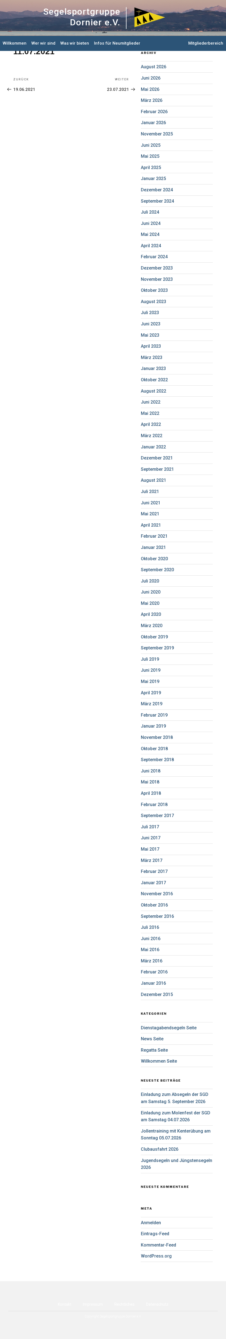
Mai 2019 (150, 681)
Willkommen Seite (159, 1061)
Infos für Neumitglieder (117, 43)
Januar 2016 (153, 983)
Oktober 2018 (154, 748)
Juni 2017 (150, 837)
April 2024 (151, 245)
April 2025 (151, 167)
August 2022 (153, 391)
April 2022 (151, 424)
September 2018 (157, 759)
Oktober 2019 (154, 636)
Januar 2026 (153, 122)
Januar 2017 (153, 882)
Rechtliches (124, 1304)
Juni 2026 (150, 78)
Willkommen (14, 43)
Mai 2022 (150, 413)
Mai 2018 (150, 782)
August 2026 (153, 66)
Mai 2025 (150, 156)
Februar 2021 (154, 536)
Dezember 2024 (157, 189)
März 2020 (151, 625)
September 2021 (157, 469)
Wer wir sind (43, 43)
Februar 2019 (154, 715)
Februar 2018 (154, 804)
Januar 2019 (153, 726)
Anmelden (151, 1222)
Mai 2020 (150, 603)
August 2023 (153, 301)
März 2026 (151, 100)
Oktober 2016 (154, 905)
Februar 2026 (154, 111)
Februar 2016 (154, 972)
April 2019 (151, 692)
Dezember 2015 (157, 994)
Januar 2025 (153, 178)
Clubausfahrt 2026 (159, 1149)
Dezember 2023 (157, 268)
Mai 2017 (150, 849)
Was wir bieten (74, 43)
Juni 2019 (150, 670)
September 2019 (157, 648)
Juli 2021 (150, 491)
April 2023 (151, 346)
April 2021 (151, 525)
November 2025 (157, 134)
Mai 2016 (150, 949)
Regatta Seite (154, 1050)
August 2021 (153, 480)
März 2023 (151, 357)
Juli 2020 (150, 581)
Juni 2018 (150, 771)
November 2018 (157, 737)
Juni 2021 (150, 502)
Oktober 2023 (154, 290)
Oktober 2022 (154, 379)
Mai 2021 (150, 513)
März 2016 (151, 961)
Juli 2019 (150, 659)
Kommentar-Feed (158, 1245)
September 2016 (157, 916)
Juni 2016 (150, 938)
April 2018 (151, 793)
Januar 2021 (153, 547)
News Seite (152, 1038)
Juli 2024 (150, 212)
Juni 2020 (150, 592)
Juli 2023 (150, 312)
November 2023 (157, 279)
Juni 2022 (150, 402)
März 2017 (151, 860)
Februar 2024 (154, 256)
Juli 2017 (150, 826)
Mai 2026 (150, 89)
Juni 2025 (150, 145)
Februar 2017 (154, 871)
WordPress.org (156, 1256)
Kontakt (64, 1304)
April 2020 (151, 614)
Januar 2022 (153, 447)
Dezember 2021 (157, 458)
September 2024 (157, 201)
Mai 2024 (150, 234)
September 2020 (157, 569)
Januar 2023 (153, 368)
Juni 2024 (150, 223)
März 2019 (151, 703)
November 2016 (157, 893)
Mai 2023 (150, 335)
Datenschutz (157, 1304)
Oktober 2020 (154, 558)
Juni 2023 (150, 323)
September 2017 (157, 815)
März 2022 (151, 435)
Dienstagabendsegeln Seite (169, 1027)
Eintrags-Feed (155, 1233)
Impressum (93, 1304)
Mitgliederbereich (205, 43)
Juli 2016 (150, 927)
